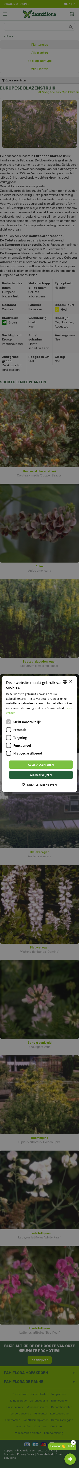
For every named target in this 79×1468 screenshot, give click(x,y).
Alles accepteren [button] (41, 764)
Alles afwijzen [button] (41, 775)
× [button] (70, 681)
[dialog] (39, 734)
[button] (39, 784)
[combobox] (65, 682)
